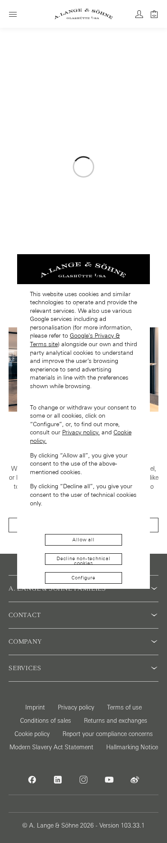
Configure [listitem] (83, 577)
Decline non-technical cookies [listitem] (83, 560)
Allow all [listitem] (83, 539)
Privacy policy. (81, 432)
